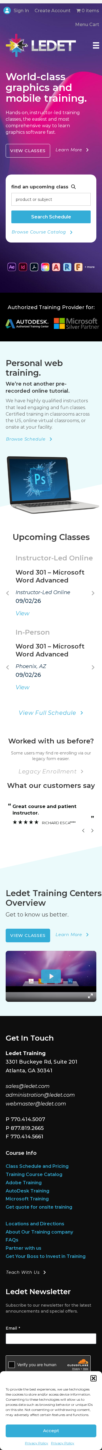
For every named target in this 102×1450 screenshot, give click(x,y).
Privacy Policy (36, 1443)
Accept (51, 1430)
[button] (93, 1378)
